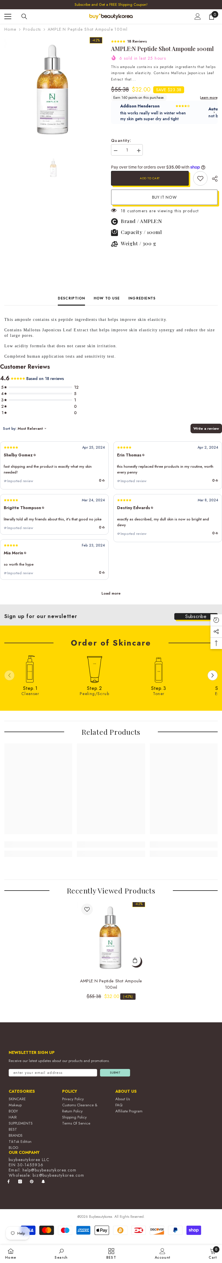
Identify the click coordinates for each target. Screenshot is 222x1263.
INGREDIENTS (142, 298)
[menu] (7, 16)
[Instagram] (20, 1181)
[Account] (198, 16)
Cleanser (30, 693)
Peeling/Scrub (94, 693)
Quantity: (121, 140)
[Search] (24, 16)
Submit (115, 1072)
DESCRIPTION (71, 298)
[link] (200, 178)
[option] (111, 4)
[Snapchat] (43, 1181)
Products (32, 29)
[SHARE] (213, 179)
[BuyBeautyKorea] (30, 669)
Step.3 (158, 688)
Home (10, 29)
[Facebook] (8, 1181)
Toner (159, 693)
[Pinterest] (31, 1181)
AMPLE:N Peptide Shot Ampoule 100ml (111, 984)
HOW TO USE (107, 298)
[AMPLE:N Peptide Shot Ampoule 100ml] (111, 936)
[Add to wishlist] (87, 909)
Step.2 (94, 688)
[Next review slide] (214, 112)
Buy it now (164, 197)
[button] (54, 465)
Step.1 (30, 688)
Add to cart (150, 178)
